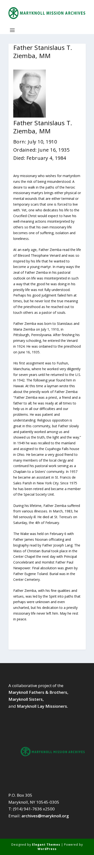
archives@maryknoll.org (45, 816)
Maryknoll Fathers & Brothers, (38, 692)
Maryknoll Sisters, (26, 699)
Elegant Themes (46, 845)
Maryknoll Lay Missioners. (42, 706)
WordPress (47, 849)
